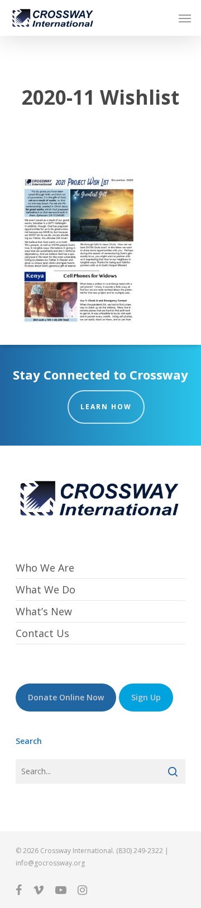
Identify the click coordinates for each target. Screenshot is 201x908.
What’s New (44, 611)
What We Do (45, 589)
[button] (185, 18)
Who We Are (45, 567)
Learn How (106, 406)
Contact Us (42, 633)
